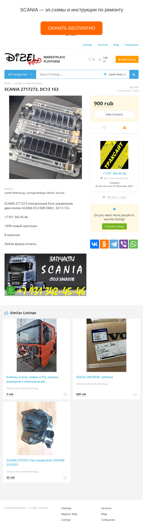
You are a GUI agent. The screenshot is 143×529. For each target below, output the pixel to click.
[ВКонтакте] (94, 244)
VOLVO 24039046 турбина (94, 377)
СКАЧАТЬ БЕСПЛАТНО (71, 28)
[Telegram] (113, 244)
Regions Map (69, 514)
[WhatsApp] (133, 244)
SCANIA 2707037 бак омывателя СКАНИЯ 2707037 (35, 462)
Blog (116, 44)
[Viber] (123, 244)
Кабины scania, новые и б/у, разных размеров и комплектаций (32, 379)
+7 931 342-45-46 (114, 173)
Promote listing (114, 226)
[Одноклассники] (104, 244)
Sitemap (66, 508)
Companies (132, 44)
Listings (87, 44)
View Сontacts (114, 114)
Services (103, 44)
